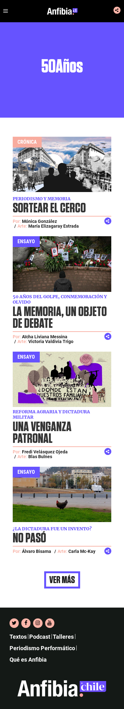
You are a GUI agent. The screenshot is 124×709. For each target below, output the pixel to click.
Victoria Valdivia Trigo (50, 341)
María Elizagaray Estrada (53, 226)
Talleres (63, 636)
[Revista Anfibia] (62, 11)
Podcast (39, 636)
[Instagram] (37, 623)
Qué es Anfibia (28, 659)
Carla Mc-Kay (81, 551)
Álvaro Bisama (36, 551)
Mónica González (39, 221)
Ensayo (26, 241)
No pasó (29, 538)
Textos (18, 636)
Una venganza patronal (42, 433)
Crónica (27, 142)
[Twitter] (14, 623)
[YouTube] (49, 623)
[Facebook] (26, 623)
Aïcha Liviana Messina (44, 336)
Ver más (62, 580)
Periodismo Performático (42, 648)
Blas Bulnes (40, 456)
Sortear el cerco (49, 208)
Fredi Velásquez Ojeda (45, 451)
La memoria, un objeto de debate (60, 318)
